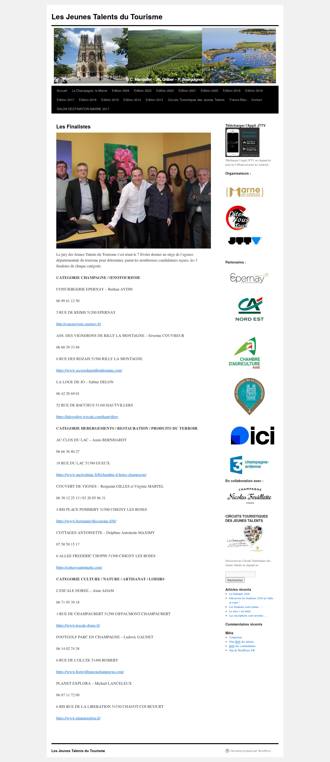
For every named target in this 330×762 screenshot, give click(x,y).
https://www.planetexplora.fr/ (78, 717)
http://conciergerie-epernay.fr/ (78, 323)
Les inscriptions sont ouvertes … (248, 615)
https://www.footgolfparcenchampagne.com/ (90, 671)
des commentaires (242, 646)
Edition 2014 (132, 99)
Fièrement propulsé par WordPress (250, 751)
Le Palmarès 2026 (239, 594)
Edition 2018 (254, 90)
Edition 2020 (209, 90)
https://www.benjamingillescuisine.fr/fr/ (86, 520)
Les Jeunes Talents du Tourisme (107, 16)
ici (269, 160)
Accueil (62, 90)
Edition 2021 (187, 90)
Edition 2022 (165, 90)
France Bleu (238, 99)
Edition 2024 (120, 90)
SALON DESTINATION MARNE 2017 (83, 109)
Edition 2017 (65, 99)
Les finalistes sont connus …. (246, 607)
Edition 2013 (154, 99)
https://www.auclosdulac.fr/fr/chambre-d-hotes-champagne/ (101, 474)
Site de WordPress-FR (242, 650)
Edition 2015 (110, 99)
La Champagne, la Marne (89, 90)
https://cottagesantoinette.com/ (79, 567)
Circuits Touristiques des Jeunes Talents (196, 99)
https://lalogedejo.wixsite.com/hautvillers (87, 416)
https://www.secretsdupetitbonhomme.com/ (89, 370)
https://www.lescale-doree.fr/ (78, 625)
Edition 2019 (231, 90)
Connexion (235, 637)
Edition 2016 (87, 99)
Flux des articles (241, 641)
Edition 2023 (142, 90)
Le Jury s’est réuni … (241, 611)
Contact (256, 99)
